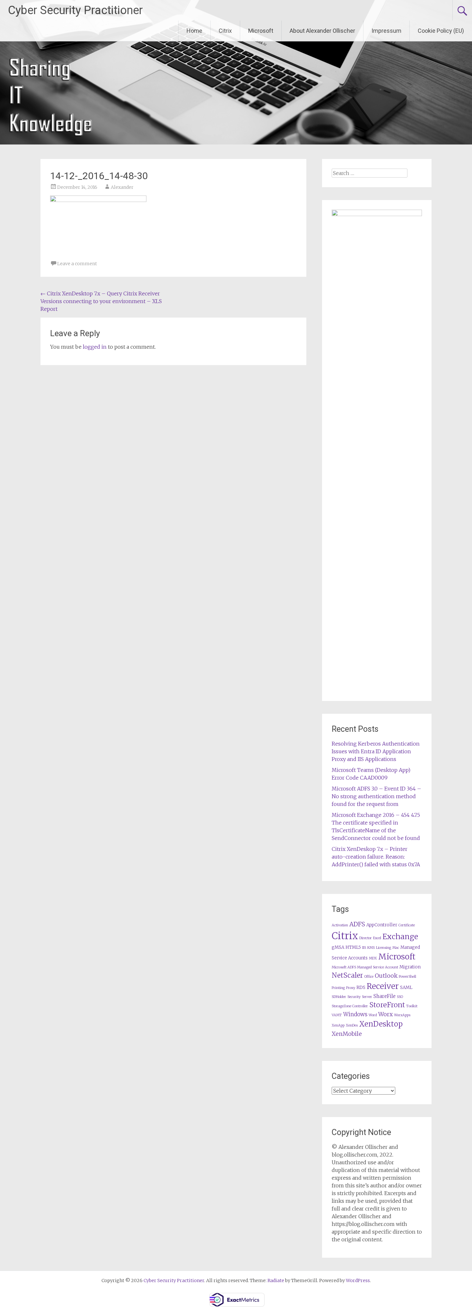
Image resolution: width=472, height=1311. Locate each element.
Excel (377, 938)
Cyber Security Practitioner (75, 10)
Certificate (406, 925)
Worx (385, 1014)
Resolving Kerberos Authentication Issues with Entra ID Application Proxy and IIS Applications (376, 751)
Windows (355, 1014)
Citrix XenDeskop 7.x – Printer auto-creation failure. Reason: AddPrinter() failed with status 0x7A (376, 857)
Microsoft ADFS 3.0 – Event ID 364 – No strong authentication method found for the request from (376, 796)
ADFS (357, 924)
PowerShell (407, 977)
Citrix (225, 30)
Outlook (386, 975)
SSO (400, 997)
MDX (373, 958)
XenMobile (347, 1033)
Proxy (350, 988)
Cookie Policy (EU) (441, 30)
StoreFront (387, 1005)
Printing (338, 988)
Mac (395, 948)
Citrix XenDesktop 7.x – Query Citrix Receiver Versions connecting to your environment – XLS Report (101, 301)
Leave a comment (77, 264)
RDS (360, 987)
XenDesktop (381, 1023)
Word (373, 1015)
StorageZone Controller (350, 1006)
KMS (371, 948)
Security (354, 997)
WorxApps (402, 1015)
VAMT (337, 1015)
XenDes (352, 1025)
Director (365, 938)
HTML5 (353, 947)
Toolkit (411, 1006)
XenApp (338, 1025)
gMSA (338, 947)
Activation (340, 925)
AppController (381, 925)
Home (194, 30)
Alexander (122, 187)
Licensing (383, 948)
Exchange (400, 936)
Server (367, 997)
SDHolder (339, 997)
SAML (406, 987)
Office (368, 977)
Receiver (383, 986)
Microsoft (260, 30)
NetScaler (347, 975)
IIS (364, 948)
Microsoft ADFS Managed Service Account (365, 967)
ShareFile (384, 996)
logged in (95, 347)
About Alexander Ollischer (322, 30)
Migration (410, 967)
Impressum (386, 30)
